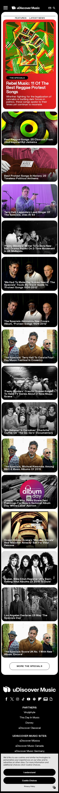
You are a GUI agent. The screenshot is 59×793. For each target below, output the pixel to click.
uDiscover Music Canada (29, 746)
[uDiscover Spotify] (34, 699)
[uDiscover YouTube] (28, 699)
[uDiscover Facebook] (6, 699)
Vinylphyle (29, 712)
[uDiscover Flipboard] (40, 699)
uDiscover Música (30, 740)
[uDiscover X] (12, 699)
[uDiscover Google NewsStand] (45, 699)
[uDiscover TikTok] (23, 699)
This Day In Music (29, 717)
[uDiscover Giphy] (51, 699)
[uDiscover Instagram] (17, 699)
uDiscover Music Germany (30, 751)
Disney (29, 722)
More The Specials (29, 666)
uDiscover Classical (30, 728)
